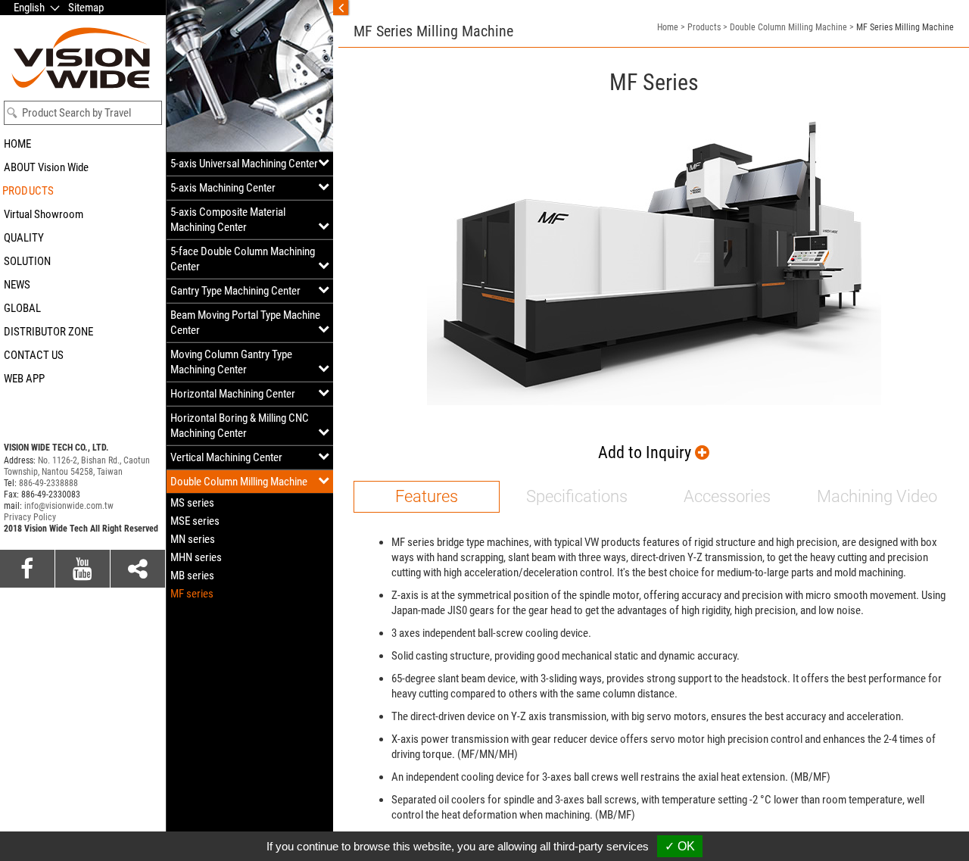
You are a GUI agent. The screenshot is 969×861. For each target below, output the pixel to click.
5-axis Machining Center (223, 188)
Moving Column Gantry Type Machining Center (231, 362)
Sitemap (86, 7)
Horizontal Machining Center (232, 394)
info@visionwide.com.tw (69, 506)
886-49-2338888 (48, 483)
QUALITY (24, 238)
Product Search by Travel (76, 113)
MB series (192, 575)
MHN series (196, 557)
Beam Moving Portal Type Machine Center (245, 322)
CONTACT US (34, 355)
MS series (192, 503)
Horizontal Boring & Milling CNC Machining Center (239, 425)
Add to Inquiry (646, 452)
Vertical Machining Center (226, 457)
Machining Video (877, 496)
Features (426, 496)
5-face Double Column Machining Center (242, 259)
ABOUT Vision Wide (46, 167)
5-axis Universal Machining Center (244, 163)
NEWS (17, 285)
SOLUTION (27, 261)
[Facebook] (27, 569)
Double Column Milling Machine (238, 481)
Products (704, 27)
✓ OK (680, 846)
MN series (192, 539)
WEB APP (24, 378)
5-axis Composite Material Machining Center (227, 219)
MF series (191, 594)
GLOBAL (22, 308)
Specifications (577, 496)
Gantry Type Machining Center (235, 291)
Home (667, 27)
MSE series (195, 521)
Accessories (727, 496)
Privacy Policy (30, 517)
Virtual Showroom (43, 214)
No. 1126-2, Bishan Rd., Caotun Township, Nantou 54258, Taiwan (77, 466)
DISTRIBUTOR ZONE (48, 331)
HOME (17, 144)
